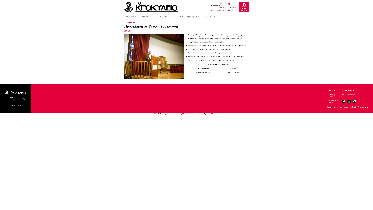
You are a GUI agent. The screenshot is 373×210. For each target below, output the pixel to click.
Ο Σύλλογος (131, 16)
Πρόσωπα (157, 16)
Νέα (181, 16)
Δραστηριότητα (193, 16)
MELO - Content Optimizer (189, 114)
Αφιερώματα (170, 16)
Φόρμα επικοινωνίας (349, 95)
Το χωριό (144, 16)
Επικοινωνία (209, 16)
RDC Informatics (215, 114)
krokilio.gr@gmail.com (217, 10)
